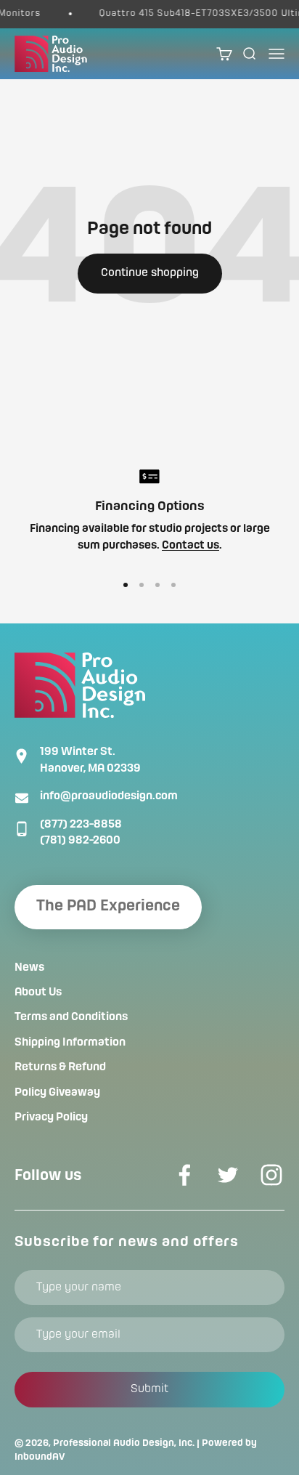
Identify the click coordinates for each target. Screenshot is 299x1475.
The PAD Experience (108, 906)
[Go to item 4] (173, 585)
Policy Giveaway (57, 1093)
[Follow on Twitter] (228, 1175)
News (29, 968)
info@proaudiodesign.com (109, 796)
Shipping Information (70, 1043)
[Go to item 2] (141, 585)
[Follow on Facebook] (184, 1175)
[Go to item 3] (157, 585)
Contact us (190, 546)
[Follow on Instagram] (271, 1175)
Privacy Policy (51, 1117)
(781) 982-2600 (80, 841)
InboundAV (40, 1456)
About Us (38, 992)
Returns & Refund (60, 1067)
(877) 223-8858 (81, 825)
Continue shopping (150, 273)
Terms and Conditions (71, 1017)
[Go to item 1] (125, 585)
